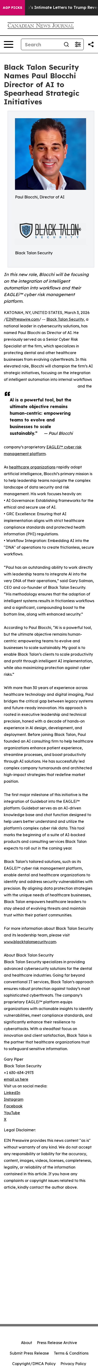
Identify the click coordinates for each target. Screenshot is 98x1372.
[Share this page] (91, 44)
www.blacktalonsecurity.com (30, 941)
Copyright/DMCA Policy (34, 1363)
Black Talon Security (65, 319)
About (26, 1342)
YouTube (12, 1112)
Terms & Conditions (71, 1353)
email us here (16, 1079)
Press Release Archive (57, 1342)
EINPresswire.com (22, 319)
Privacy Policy (73, 1363)
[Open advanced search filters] (77, 44)
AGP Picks (12, 7)
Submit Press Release (29, 1353)
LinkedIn (12, 1092)
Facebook (13, 1106)
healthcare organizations (32, 467)
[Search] (66, 44)
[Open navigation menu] (8, 44)
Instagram (13, 1099)
